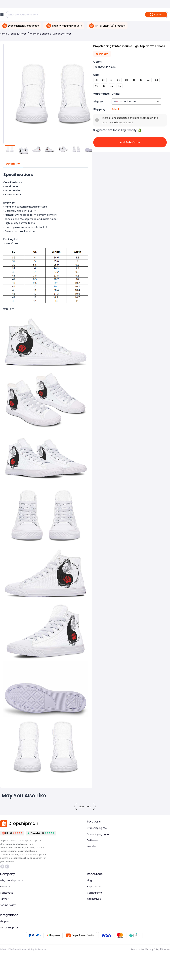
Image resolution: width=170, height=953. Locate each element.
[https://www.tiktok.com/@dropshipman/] (2, 866)
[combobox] (132, 101)
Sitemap (165, 949)
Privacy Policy (153, 949)
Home (3, 33)
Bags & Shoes (18, 33)
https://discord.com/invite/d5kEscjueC (7, 866)
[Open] (158, 101)
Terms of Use (137, 949)
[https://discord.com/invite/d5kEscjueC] (7, 866)
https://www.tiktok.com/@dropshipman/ (2, 866)
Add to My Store (130, 142)
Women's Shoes (39, 33)
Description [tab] (13, 163)
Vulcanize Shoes (62, 33)
